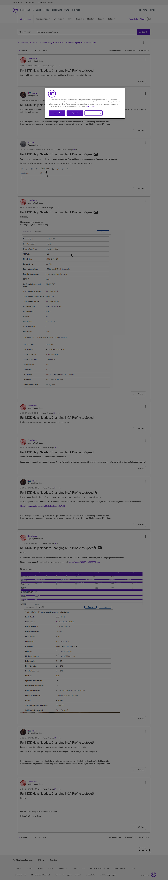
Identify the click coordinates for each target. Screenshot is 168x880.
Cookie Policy (90, 106)
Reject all (75, 113)
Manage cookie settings (93, 113)
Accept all (57, 113)
